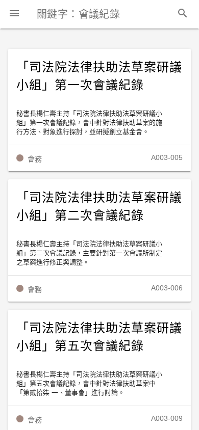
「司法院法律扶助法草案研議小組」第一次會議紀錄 (99, 76)
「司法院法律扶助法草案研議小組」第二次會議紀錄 (99, 207)
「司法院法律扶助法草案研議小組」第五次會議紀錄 (99, 337)
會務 (35, 159)
